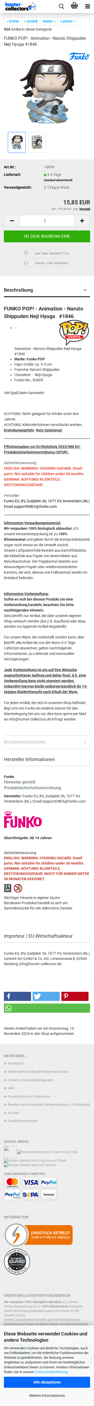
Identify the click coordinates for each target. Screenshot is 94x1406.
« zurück (31, 21)
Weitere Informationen (47, 1395)
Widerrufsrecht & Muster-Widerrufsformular (38, 1072)
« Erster (13, 21)
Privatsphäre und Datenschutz (29, 1096)
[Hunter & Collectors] (21, 6)
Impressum (16, 1063)
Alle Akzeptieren (47, 1382)
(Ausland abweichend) (58, 180)
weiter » (49, 21)
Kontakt (13, 1113)
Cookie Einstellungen (22, 1121)
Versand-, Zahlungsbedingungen (31, 1080)
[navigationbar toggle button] (87, 6)
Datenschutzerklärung (51, 1372)
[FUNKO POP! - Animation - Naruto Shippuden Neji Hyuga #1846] (47, 91)
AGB (11, 1088)
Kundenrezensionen (25, 742)
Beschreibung (18, 290)
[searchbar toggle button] (61, 6)
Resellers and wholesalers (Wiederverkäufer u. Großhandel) (49, 1105)
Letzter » (68, 21)
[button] (12, 221)
